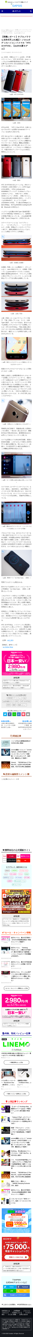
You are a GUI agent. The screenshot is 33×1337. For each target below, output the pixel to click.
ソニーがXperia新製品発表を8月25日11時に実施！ (20, 742)
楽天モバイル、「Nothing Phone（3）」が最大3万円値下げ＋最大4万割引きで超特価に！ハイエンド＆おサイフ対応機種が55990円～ (21, 952)
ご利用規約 (16, 1310)
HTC (16, 701)
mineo (26, 874)
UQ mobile (13, 874)
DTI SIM (26, 877)
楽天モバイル (25, 856)
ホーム (3, 30)
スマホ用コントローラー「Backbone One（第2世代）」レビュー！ (8, 1084)
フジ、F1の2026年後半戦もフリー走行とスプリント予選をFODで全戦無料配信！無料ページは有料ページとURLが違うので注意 (21, 1164)
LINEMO (14, 870)
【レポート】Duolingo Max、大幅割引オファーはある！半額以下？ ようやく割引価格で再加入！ (21, 1110)
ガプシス (17, 11)
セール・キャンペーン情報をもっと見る (17, 988)
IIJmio (20, 874)
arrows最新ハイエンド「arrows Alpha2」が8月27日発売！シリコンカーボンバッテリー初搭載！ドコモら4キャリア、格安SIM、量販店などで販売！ (21, 754)
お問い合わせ (23, 1314)
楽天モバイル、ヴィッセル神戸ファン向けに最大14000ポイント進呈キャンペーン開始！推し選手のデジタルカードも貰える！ (21, 976)
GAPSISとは (6, 1310)
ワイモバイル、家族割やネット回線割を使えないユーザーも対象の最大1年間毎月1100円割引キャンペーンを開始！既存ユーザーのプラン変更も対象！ (16, 922)
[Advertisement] (16, 23)
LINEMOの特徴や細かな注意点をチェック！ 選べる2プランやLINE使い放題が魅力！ (16, 1054)
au (24, 698)
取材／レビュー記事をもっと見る (17, 1093)
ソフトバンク (11, 860)
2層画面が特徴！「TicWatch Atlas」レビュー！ (24, 1082)
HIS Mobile (18, 877)
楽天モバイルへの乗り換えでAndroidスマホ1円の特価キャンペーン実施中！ (16, 681)
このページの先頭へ (9, 1304)
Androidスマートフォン (14, 698)
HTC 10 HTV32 (25, 701)
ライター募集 (12, 1314)
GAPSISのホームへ (25, 1304)
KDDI (8, 705)
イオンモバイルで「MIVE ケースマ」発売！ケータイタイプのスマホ (21, 1201)
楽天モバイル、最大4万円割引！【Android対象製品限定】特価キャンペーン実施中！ (16, 686)
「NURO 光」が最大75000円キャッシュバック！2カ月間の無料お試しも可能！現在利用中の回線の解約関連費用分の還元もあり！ (16, 1268)
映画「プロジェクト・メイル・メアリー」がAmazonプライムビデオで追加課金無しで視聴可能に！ (21, 1131)
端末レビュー (9, 30)
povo (6, 874)
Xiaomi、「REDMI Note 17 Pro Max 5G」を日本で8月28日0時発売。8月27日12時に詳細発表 (21, 764)
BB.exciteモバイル (19, 881)
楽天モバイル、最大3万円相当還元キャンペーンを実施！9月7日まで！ (21, 964)
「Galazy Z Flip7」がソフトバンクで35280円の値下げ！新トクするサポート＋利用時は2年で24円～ (21, 1120)
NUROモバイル (8, 877)
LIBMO (10, 881)
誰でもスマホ (16, 884)
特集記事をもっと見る (17, 1062)
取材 (14, 705)
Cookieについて (17, 1312)
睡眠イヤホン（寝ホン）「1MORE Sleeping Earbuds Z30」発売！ (20, 1183)
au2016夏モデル (8, 701)
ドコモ (11, 856)
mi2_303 (10, 640)
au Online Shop (8, 647)
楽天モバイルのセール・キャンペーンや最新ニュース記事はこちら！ (16, 1024)
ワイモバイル (24, 870)
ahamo (7, 870)
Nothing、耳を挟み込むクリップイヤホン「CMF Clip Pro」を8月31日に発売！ (21, 1153)
